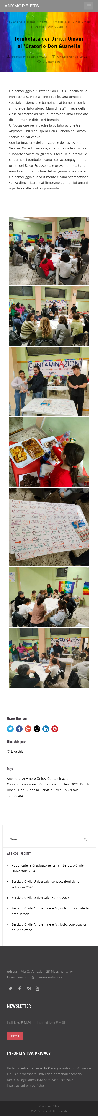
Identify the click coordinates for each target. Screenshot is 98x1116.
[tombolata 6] (49, 597)
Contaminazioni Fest (22, 784)
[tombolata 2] (49, 316)
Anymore (14, 778)
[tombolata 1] (49, 251)
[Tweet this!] (10, 728)
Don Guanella (28, 790)
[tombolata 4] (49, 452)
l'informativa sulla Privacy (39, 1068)
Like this (17, 751)
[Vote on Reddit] (37, 728)
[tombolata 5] (49, 527)
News (43, 22)
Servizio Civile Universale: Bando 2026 (41, 897)
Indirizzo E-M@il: (20, 1022)
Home (31, 22)
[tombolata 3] (49, 381)
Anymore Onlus (34, 778)
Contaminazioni (59, 778)
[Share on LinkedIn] (45, 728)
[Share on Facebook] (19, 728)
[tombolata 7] (49, 658)
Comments (53, 62)
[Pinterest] (54, 728)
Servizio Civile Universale (60, 790)
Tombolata (15, 795)
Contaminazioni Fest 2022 (59, 784)
